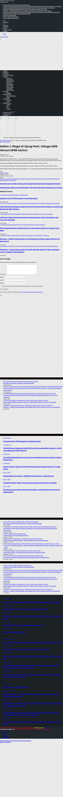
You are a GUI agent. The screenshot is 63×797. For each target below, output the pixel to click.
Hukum (5, 74)
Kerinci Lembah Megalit (9, 15)
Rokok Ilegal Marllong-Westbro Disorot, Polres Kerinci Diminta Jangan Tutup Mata (25, 9)
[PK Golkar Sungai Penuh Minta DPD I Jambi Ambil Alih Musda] (20, 521)
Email (2, 280)
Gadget (8, 104)
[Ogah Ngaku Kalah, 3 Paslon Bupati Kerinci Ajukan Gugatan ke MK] (22, 550)
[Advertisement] (31, 57)
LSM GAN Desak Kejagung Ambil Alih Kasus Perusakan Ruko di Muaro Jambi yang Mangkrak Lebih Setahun (32, 6)
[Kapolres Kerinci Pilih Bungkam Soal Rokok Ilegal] (14, 195)
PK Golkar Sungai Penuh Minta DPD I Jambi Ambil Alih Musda (22, 523)
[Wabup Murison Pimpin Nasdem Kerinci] (14, 533)
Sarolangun (9, 88)
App (8, 107)
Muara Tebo (10, 85)
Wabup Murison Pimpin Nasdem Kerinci (15, 535)
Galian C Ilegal (4, 173)
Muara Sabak (10, 87)
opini (8, 101)
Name (2, 277)
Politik (5, 91)
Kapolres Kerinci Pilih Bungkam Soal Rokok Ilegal (16, 5)
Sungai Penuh (8, 75)
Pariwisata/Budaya (11, 96)
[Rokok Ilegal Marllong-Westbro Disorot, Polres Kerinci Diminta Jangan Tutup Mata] (22, 224)
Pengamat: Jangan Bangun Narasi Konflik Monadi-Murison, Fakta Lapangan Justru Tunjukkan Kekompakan (31, 12)
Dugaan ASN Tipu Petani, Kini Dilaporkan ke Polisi (16, 13)
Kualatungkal (10, 84)
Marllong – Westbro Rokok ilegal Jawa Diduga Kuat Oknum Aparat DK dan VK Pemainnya (27, 10)
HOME (5, 71)
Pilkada (8, 93)
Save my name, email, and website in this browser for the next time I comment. (22, 286)
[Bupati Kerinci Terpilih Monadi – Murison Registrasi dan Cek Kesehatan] (22, 538)
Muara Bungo (10, 81)
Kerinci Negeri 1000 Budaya (10, 16)
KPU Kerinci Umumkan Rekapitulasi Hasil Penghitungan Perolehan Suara (26, 557)
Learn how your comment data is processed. (31, 292)
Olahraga (9, 100)
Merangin (9, 78)
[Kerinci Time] (4, 36)
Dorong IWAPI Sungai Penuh (11, 18)
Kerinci (6, 72)
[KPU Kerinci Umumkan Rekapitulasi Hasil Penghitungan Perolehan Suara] (23, 555)
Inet (8, 106)
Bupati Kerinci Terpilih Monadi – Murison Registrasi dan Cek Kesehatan (25, 540)
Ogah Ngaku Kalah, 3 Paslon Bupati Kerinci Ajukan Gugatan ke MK (24, 552)
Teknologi (7, 103)
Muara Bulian (10, 90)
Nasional (6, 98)
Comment (3, 274)
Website (2, 283)
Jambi (5, 76)
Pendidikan (7, 94)
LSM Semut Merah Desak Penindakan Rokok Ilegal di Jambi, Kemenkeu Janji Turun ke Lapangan (29, 8)
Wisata (8, 97)
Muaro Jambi (10, 79)
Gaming (9, 109)
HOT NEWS (7, 140)
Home (1, 140)
